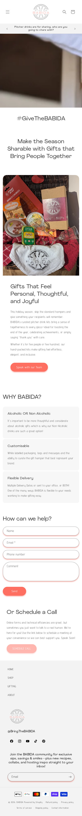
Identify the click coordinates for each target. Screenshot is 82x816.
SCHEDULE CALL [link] (21, 648)
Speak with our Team (29, 367)
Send (14, 591)
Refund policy (52, 802)
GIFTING (12, 686)
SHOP (10, 677)
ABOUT (11, 694)
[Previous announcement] (7, 29)
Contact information (60, 808)
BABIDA (20, 802)
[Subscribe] (70, 776)
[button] (7, 12)
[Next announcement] (75, 29)
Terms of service (24, 808)
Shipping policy (41, 808)
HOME (11, 669)
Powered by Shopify (33, 802)
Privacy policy (67, 802)
